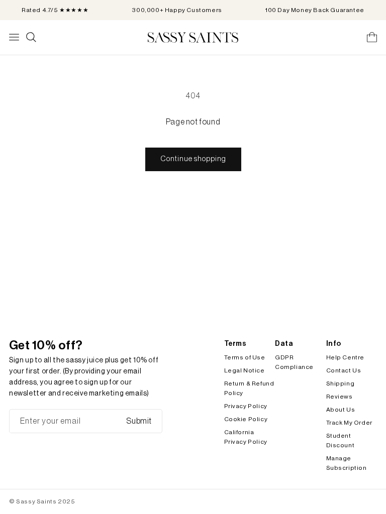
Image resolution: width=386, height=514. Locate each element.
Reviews (339, 397)
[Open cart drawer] (372, 37)
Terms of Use (244, 357)
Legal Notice (244, 370)
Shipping (340, 383)
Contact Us (343, 370)
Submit (139, 421)
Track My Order (349, 423)
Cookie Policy (246, 419)
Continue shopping (193, 159)
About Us (340, 410)
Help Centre (345, 357)
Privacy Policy (245, 406)
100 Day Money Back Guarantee (314, 10)
